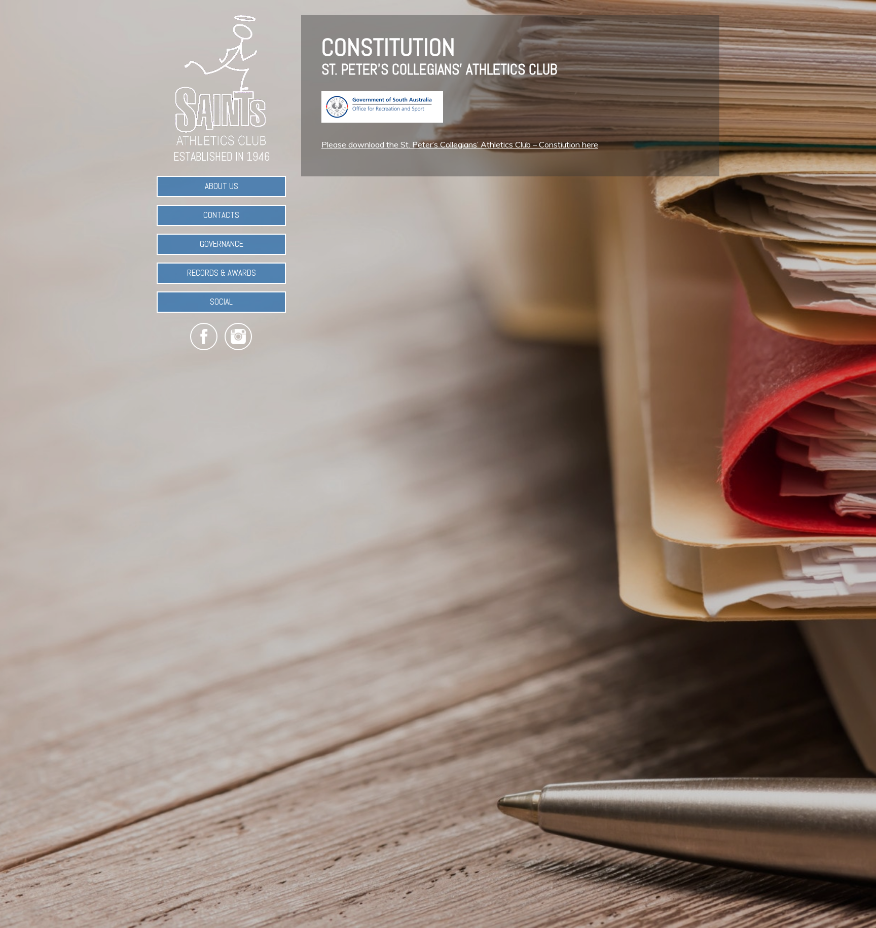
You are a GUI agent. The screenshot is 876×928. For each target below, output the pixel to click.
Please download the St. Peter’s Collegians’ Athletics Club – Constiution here (459, 144)
